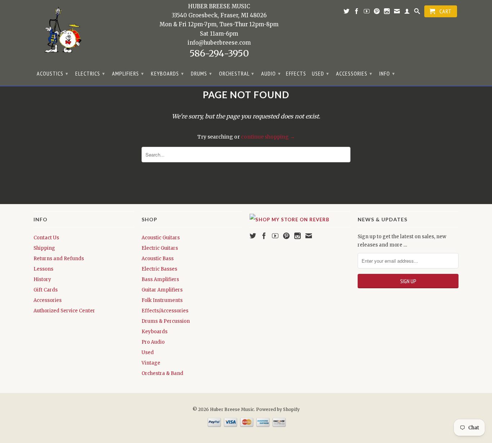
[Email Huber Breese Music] (397, 12)
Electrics (90, 73)
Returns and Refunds (58, 259)
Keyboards (167, 73)
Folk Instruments (162, 300)
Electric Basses (159, 269)
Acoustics (52, 73)
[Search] (417, 12)
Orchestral (236, 73)
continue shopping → (268, 137)
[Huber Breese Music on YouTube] (367, 12)
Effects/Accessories (165, 311)
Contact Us (46, 238)
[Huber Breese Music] (60, 32)
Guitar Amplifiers (162, 290)
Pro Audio (153, 342)
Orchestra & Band (162, 373)
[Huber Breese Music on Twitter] (347, 12)
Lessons (43, 269)
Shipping (44, 248)
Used (320, 73)
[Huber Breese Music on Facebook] (357, 12)
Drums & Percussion (166, 321)
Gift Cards (45, 290)
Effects (296, 73)
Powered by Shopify (278, 409)
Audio (271, 73)
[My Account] (407, 12)
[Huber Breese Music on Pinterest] (377, 12)
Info (387, 73)
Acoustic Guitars (161, 238)
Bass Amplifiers (160, 279)
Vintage (151, 363)
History (42, 279)
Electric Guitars (160, 248)
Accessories (354, 73)
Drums (201, 73)
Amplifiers (128, 73)
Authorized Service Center (64, 311)
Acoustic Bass (158, 259)
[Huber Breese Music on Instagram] (387, 12)
